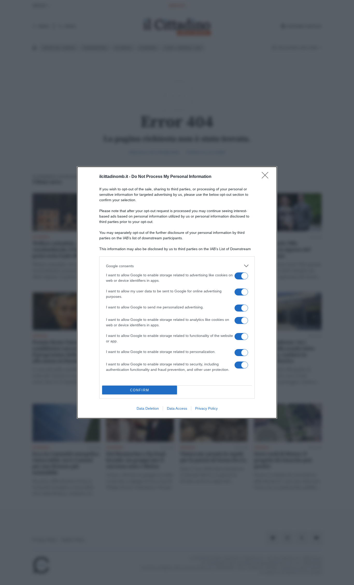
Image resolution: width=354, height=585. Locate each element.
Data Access (177, 408)
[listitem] (177, 266)
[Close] (267, 177)
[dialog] (177, 292)
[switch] (241, 275)
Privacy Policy (206, 408)
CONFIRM (139, 390)
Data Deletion (148, 408)
